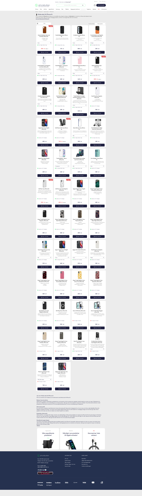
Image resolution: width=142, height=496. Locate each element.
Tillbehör (67, 9)
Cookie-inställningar (86, 466)
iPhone (36, 9)
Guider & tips (68, 460)
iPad (41, 9)
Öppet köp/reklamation (87, 460)
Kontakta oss (85, 464)
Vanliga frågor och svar (70, 464)
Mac (62, 9)
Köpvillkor (84, 458)
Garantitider (67, 466)
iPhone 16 (41, 11)
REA (99, 9)
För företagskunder (86, 462)
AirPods (45, 9)
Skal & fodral (46, 11)
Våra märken (67, 462)
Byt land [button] (95, 1)
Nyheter (94, 9)
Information (104, 9)
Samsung (58, 9)
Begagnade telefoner (75, 9)
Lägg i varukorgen (45, 52)
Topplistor (89, 9)
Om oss (66, 458)
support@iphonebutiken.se (43, 467)
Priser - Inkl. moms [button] (102, 1)
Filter (44, 23)
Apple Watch (51, 9)
